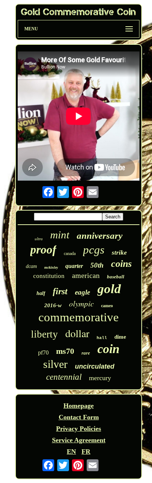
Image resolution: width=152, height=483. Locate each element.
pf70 (43, 352)
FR (86, 451)
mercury (100, 378)
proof (43, 249)
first (60, 291)
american (86, 275)
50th (97, 265)
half (41, 293)
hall (102, 338)
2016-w (53, 305)
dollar (77, 333)
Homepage (78, 405)
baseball (115, 276)
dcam (31, 266)
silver (55, 364)
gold (109, 289)
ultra (39, 239)
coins (121, 263)
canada (70, 253)
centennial (64, 377)
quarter (74, 266)
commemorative (78, 317)
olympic (81, 303)
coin (108, 349)
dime (120, 337)
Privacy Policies (78, 428)
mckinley (51, 267)
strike (119, 252)
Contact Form (79, 417)
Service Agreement (79, 440)
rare (86, 353)
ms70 (65, 351)
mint (59, 235)
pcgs (93, 249)
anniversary (99, 236)
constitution (49, 275)
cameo (107, 305)
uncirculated (94, 366)
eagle (82, 292)
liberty (44, 334)
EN (71, 451)
